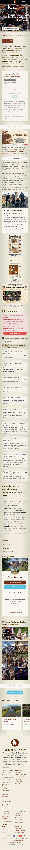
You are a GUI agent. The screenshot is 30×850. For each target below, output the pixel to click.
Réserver (16, 587)
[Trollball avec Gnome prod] (21, 634)
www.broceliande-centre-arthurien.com (15, 613)
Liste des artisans (16, 158)
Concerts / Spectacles (10, 544)
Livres (4, 832)
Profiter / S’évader (7, 770)
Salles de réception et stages (5, 790)
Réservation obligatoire (11, 229)
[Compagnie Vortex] (8, 634)
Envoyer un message (15, 582)
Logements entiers (20, 777)
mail (6, 476)
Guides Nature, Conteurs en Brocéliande (6, 784)
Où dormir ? (18, 770)
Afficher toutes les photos (10, 28)
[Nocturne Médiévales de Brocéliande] (21, 673)
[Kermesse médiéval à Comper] (21, 647)
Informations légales (15, 842)
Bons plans (5, 818)
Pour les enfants (7, 821)
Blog (3, 826)
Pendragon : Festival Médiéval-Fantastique (12, 75)
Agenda (4, 824)
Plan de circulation (15, 333)
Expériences (6, 814)
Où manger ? (6, 775)
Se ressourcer (6, 816)
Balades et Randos (7, 777)
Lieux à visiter (6, 772)
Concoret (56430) (9, 552)
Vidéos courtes (6, 829)
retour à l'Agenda (16, 692)
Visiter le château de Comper (10, 720)
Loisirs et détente (7, 780)
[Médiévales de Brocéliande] (8, 647)
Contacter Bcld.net (21, 839)
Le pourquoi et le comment (15, 840)
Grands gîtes (18, 779)
